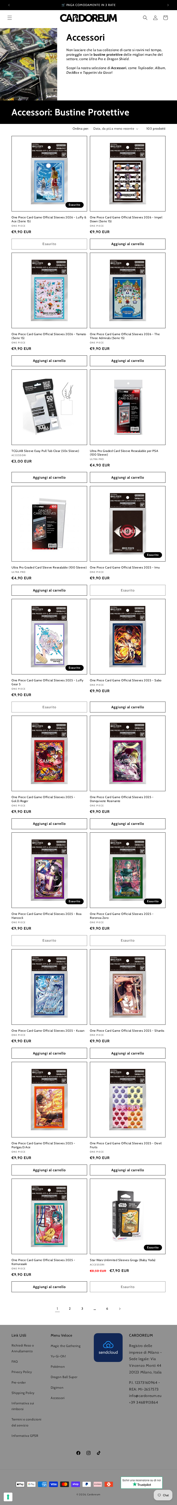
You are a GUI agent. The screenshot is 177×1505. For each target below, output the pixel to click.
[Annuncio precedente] (9, 5)
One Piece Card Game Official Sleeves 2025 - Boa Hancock (46, 915)
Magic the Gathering (65, 1346)
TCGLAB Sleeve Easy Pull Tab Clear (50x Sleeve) (45, 451)
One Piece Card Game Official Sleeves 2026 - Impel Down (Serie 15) (126, 219)
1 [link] (57, 1308)
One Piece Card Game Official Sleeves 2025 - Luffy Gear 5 (47, 682)
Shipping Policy (23, 1393)
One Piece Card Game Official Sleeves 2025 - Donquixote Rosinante (122, 799)
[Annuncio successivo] (168, 5)
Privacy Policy (22, 1372)
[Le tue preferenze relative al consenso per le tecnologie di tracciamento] (8, 1497)
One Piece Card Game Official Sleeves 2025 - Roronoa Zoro (122, 915)
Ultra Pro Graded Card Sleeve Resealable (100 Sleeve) (49, 567)
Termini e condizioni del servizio (26, 1422)
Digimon (57, 1387)
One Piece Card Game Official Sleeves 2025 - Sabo (126, 680)
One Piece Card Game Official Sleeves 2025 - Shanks (127, 1030)
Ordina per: (81, 128)
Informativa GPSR (25, 1436)
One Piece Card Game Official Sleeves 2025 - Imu (125, 567)
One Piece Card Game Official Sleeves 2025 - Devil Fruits (126, 1145)
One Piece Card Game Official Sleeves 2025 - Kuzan (48, 1030)
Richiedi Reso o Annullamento (23, 1348)
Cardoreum (93, 1494)
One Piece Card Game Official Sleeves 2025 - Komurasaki (43, 1262)
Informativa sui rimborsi (23, 1406)
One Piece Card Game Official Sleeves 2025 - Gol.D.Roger (43, 799)
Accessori (58, 1398)
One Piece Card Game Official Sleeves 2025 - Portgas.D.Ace (43, 1145)
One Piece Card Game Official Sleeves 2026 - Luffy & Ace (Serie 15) (49, 219)
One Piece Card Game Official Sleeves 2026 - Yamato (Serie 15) (49, 336)
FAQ (15, 1361)
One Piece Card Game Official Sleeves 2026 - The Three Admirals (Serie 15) (125, 336)
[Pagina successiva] (120, 1309)
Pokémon (58, 1366)
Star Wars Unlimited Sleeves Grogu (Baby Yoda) (123, 1260)
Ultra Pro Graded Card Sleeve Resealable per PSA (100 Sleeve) (124, 453)
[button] (10, 18)
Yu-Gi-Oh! (58, 1356)
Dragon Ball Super (64, 1377)
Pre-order (19, 1382)
